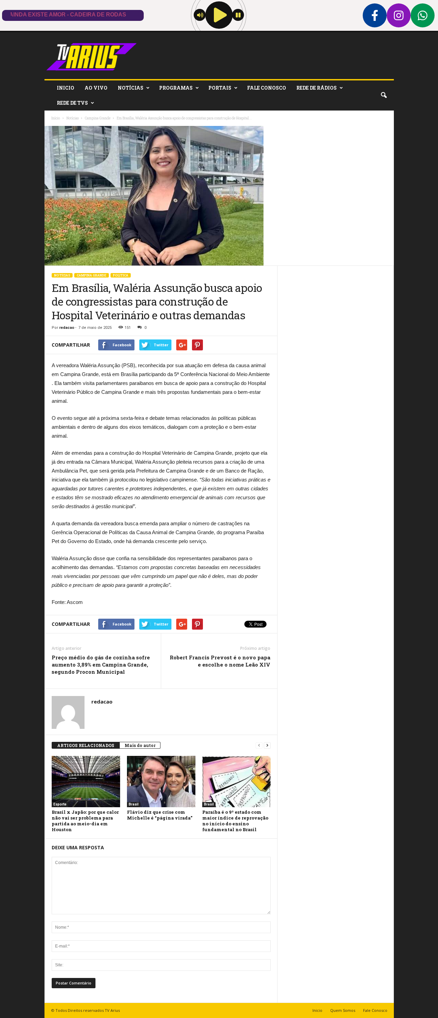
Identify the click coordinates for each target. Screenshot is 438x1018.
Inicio (65, 88)
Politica (120, 275)
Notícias (130, 88)
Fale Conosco (266, 88)
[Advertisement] (335, 368)
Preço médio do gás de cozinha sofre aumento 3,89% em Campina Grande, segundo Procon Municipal (101, 664)
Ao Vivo (96, 88)
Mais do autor (140, 745)
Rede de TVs (72, 103)
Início (55, 118)
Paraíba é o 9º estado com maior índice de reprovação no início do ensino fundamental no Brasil (235, 821)
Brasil (134, 804)
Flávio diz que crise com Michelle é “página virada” (159, 815)
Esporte (59, 804)
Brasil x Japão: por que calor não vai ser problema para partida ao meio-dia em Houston (85, 821)
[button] (383, 95)
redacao (66, 327)
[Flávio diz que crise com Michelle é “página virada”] (161, 781)
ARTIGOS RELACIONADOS (85, 745)
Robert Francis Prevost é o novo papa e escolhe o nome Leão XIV (220, 661)
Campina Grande (91, 275)
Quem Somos (342, 1010)
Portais (219, 88)
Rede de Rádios (316, 88)
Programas (176, 88)
